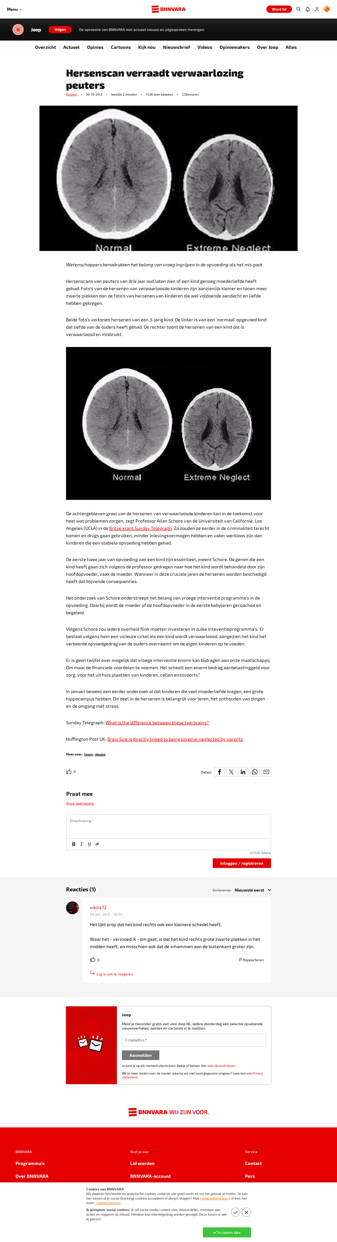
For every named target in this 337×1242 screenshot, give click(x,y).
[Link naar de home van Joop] (18, 29)
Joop (36, 29)
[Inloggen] (317, 9)
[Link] (97, 844)
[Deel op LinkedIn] (243, 772)
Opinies (95, 47)
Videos (204, 47)
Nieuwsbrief (176, 47)
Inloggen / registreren (241, 863)
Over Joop (267, 47)
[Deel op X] (231, 772)
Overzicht (45, 47)
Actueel (71, 47)
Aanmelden (141, 1055)
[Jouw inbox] (307, 9)
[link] (88, 754)
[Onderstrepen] (89, 844)
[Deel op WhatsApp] (254, 772)
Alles (291, 47)
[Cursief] (81, 844)
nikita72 (98, 907)
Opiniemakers (235, 47)
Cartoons (121, 47)
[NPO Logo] (326, 9)
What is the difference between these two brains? (157, 722)
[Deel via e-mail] (266, 772)
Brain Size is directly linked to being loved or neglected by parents (175, 739)
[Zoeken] (298, 9)
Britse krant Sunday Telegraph (140, 528)
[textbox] (168, 827)
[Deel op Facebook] (219, 772)
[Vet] (73, 844)
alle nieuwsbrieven (221, 1066)
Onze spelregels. (80, 803)
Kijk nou (147, 47)
